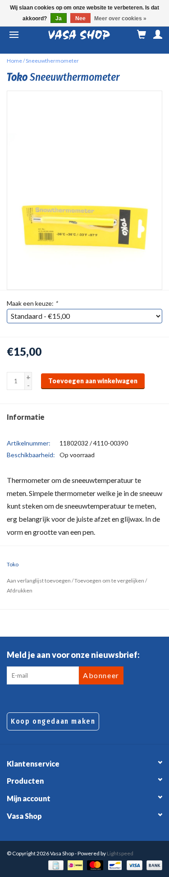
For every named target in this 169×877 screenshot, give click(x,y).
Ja (58, 18)
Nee (80, 18)
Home (14, 60)
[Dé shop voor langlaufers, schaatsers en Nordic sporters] (79, 35)
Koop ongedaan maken (53, 721)
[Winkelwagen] (141, 35)
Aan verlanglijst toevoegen (39, 580)
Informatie (26, 417)
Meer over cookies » (120, 18)
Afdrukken (19, 590)
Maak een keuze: (32, 303)
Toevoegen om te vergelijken (109, 580)
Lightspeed (120, 853)
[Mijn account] (157, 35)
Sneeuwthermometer (52, 60)
